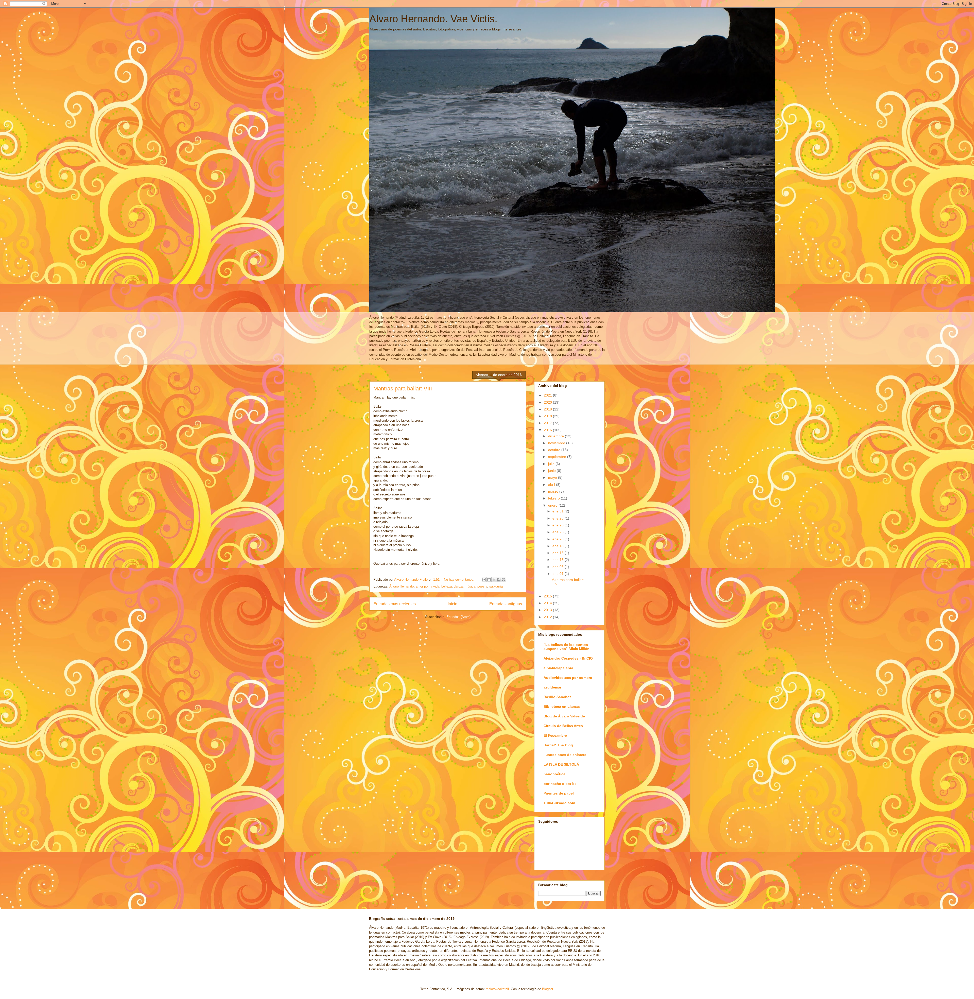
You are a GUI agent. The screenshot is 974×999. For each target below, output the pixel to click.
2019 (548, 409)
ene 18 (558, 546)
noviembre (557, 443)
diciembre (556, 436)
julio (551, 464)
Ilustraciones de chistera (565, 755)
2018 (548, 416)
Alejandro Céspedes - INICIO (568, 658)
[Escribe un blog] (489, 579)
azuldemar (552, 687)
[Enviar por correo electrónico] (484, 579)
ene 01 (558, 574)
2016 (548, 430)
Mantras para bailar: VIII (402, 388)
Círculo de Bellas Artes (563, 726)
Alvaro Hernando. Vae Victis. (433, 18)
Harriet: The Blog (558, 745)
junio (552, 471)
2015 (548, 596)
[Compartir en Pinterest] (503, 579)
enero (553, 505)
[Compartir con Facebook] (498, 579)
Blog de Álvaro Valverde (564, 716)
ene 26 (558, 525)
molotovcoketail (497, 989)
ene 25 (558, 532)
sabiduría (496, 586)
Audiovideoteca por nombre (568, 678)
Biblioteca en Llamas (562, 706)
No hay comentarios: (459, 579)
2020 (548, 402)
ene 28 (558, 518)
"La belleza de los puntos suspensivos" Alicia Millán (566, 647)
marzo (553, 491)
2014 (548, 603)
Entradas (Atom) (458, 617)
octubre (554, 450)
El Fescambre (555, 735)
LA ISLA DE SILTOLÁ (561, 764)
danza (458, 586)
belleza (446, 586)
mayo (553, 477)
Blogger (547, 989)
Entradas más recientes (394, 604)
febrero (554, 498)
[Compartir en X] (493, 579)
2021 (548, 395)
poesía (482, 586)
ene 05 (558, 567)
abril (552, 485)
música (470, 586)
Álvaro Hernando (401, 586)
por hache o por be (560, 784)
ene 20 (558, 539)
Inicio (452, 604)
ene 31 (558, 511)
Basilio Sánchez (557, 697)
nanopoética (554, 774)
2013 (548, 610)
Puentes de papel (559, 793)
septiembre (557, 457)
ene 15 (558, 560)
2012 (548, 617)
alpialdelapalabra (558, 668)
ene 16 (558, 553)
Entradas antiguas (505, 604)
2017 (548, 423)
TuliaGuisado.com (559, 803)
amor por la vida (427, 586)
